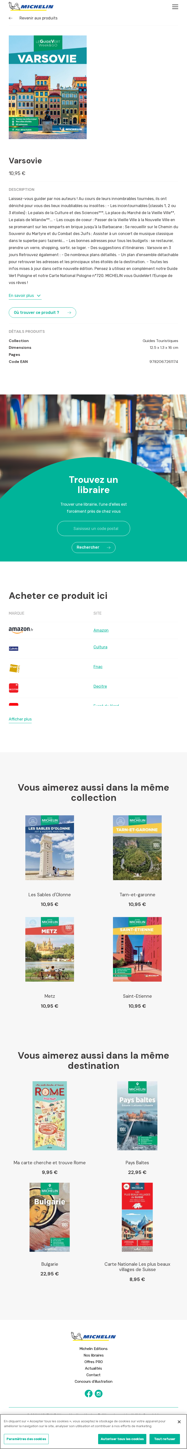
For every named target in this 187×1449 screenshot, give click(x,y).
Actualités (93, 1368)
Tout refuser (165, 1439)
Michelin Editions (93, 1349)
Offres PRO (93, 1362)
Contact (93, 1375)
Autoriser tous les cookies (122, 1439)
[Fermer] (179, 1421)
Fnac (98, 666)
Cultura (100, 647)
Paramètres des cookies (26, 1439)
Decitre (100, 686)
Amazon (101, 630)
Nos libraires (94, 1355)
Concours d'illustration (93, 1381)
